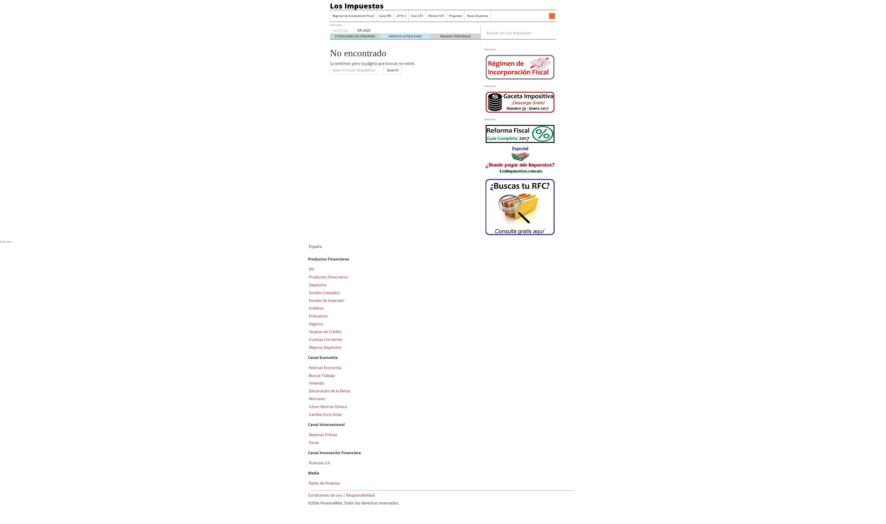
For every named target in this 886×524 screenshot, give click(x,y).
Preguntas (455, 16)
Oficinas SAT (436, 16)
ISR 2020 (363, 30)
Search (393, 70)
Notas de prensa (477, 16)
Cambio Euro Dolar (325, 414)
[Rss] (552, 16)
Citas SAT (417, 16)
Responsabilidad (360, 495)
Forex (313, 442)
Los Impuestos (357, 6)
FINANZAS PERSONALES (455, 36)
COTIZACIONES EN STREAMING (355, 36)
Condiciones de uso (325, 495)
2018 (400, 16)
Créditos (316, 308)
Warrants (316, 398)
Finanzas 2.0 (319, 462)
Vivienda (316, 383)
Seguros (315, 323)
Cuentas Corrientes (325, 339)
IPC (311, 269)
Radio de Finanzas (324, 483)
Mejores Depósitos (325, 347)
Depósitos (317, 284)
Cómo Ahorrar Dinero (327, 406)
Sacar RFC (385, 16)
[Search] (549, 33)
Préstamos (318, 316)
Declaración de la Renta (329, 391)
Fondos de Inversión (326, 300)
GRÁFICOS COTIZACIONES (405, 36)
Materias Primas (322, 434)
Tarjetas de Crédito (325, 331)
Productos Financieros (328, 277)
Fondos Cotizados (324, 292)
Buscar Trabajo (321, 375)
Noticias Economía (324, 367)
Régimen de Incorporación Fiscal (353, 16)
